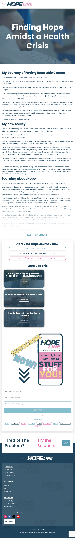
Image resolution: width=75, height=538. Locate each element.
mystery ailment (36, 111)
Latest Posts (9, 469)
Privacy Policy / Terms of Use (37, 530)
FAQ (5, 488)
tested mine (14, 211)
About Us (6, 485)
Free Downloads (10, 472)
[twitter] (13, 516)
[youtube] (18, 516)
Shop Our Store (8, 507)
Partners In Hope (9, 501)
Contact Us (7, 491)
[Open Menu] (71, 4)
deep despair (32, 169)
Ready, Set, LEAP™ (9, 504)
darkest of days (11, 224)
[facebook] (9, 516)
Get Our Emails (10, 475)
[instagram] (5, 516)
